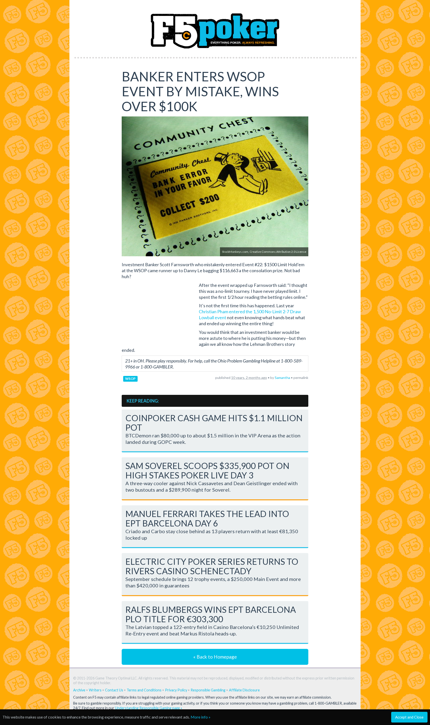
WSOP (130, 379)
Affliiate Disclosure (244, 690)
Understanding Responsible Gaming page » (148, 708)
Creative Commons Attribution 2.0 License (278, 252)
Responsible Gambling (208, 690)
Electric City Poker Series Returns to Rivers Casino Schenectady (211, 566)
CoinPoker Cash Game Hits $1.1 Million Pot (214, 422)
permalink (300, 377)
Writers (95, 690)
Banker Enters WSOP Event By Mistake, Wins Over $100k (200, 91)
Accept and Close (409, 717)
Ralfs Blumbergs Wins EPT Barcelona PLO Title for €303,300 (210, 614)
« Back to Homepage (215, 657)
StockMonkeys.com (235, 252)
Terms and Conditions (144, 690)
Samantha (282, 377)
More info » (201, 717)
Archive (79, 690)
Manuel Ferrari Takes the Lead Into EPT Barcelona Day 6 (207, 518)
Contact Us (114, 690)
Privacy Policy (176, 690)
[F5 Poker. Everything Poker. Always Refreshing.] (215, 27)
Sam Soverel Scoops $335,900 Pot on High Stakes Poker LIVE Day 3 (207, 470)
